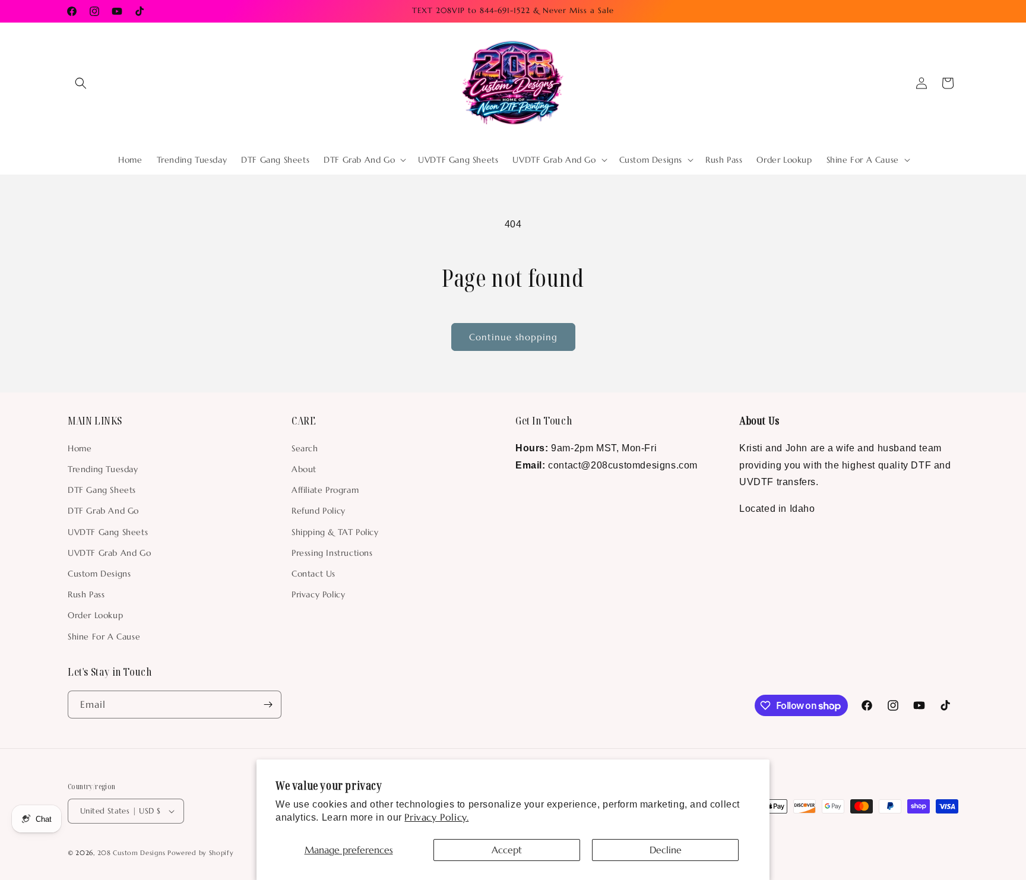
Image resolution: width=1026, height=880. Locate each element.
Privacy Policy (318, 594)
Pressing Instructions (332, 552)
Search (305, 448)
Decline (666, 850)
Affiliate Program (325, 490)
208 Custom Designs (131, 853)
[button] (81, 83)
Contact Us (313, 573)
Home (79, 448)
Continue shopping (513, 337)
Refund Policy (319, 510)
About (304, 469)
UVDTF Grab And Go (109, 552)
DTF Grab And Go (103, 510)
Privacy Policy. (436, 817)
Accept (507, 850)
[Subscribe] (268, 704)
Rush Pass (86, 594)
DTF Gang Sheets (102, 490)
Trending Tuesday (103, 469)
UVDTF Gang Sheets (108, 532)
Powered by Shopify (200, 853)
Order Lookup (95, 615)
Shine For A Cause (104, 636)
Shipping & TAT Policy (335, 532)
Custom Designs (99, 573)
